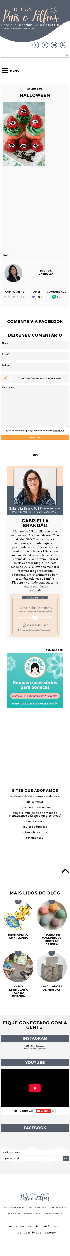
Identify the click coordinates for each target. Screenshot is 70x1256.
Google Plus (9, 297)
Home (9, 1226)
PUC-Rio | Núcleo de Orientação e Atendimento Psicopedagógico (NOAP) (35, 814)
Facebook (35, 45)
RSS (63, 45)
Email (23, 297)
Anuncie (33, 1226)
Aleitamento (35, 802)
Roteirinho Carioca (35, 832)
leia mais (35, 590)
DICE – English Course (35, 807)
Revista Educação (35, 827)
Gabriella (46, 273)
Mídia (46, 1226)
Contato (50, 1233)
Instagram (45, 45)
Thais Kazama (25, 1214)
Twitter (14, 297)
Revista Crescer (35, 821)
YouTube (54, 45)
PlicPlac (57, 1214)
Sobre (20, 1226)
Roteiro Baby (35, 838)
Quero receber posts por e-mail (40, 378)
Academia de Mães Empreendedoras (35, 796)
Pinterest (18, 297)
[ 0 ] (39, 297)
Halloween (35, 95)
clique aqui (58, 431)
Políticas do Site (29, 1233)
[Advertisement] (35, 208)
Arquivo (59, 1226)
